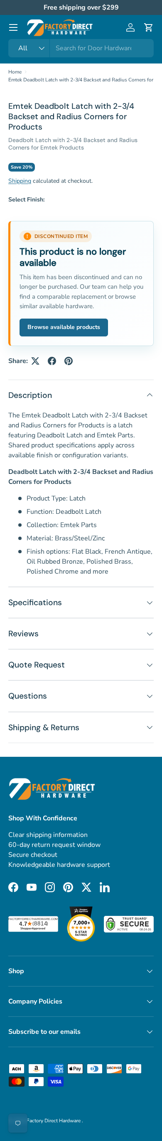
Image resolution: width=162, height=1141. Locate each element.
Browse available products (63, 327)
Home (15, 72)
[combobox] (81, 48)
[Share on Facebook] (52, 361)
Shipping (19, 181)
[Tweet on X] (35, 361)
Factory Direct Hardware (54, 1120)
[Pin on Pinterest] (68, 361)
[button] (149, 27)
